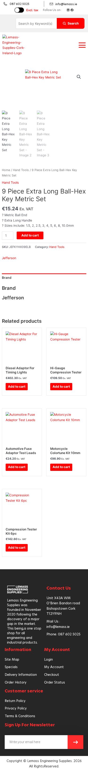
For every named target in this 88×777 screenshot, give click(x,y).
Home (6, 170)
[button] (82, 45)
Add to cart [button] (16, 386)
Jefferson (9, 258)
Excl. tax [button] (32, 10)
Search (73, 23)
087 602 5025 (19, 4)
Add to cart (30, 235)
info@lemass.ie (66, 4)
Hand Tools (21, 170)
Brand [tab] (6, 277)
